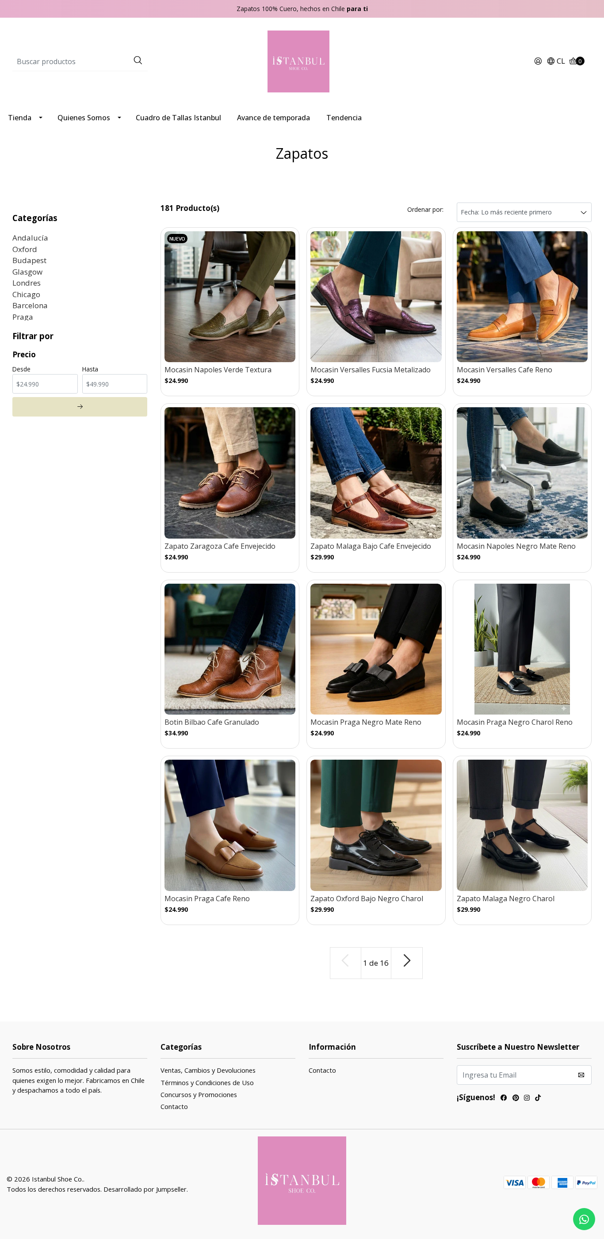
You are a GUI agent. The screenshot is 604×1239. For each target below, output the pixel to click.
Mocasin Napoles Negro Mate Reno (516, 546)
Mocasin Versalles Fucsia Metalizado (370, 370)
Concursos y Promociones (199, 1094)
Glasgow (27, 272)
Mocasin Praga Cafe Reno (207, 899)
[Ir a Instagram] (527, 1099)
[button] (556, 61)
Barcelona (30, 305)
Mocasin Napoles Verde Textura (217, 370)
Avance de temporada (273, 117)
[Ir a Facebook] (504, 1099)
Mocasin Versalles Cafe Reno (504, 370)
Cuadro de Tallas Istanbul (178, 117)
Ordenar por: (425, 209)
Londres (26, 283)
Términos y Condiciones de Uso (207, 1082)
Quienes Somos (83, 117)
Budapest (29, 260)
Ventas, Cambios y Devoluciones (208, 1070)
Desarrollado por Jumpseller (145, 1189)
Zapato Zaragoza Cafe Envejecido (219, 546)
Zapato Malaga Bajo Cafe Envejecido (370, 546)
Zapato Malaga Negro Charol (505, 899)
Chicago (26, 294)
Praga (22, 317)
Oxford (24, 249)
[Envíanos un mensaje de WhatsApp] (584, 1219)
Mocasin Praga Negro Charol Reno (515, 722)
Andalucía (30, 238)
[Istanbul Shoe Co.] (302, 61)
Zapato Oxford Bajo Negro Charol (366, 899)
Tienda (19, 117)
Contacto (174, 1106)
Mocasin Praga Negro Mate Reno (365, 722)
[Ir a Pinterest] (515, 1099)
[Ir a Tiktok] (538, 1099)
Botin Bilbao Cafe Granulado (211, 722)
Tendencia (344, 117)
